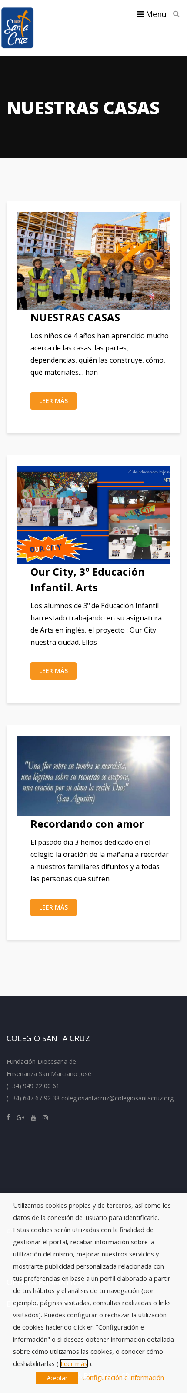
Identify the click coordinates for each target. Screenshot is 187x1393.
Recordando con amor (87, 823)
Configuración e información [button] (123, 1377)
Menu (155, 14)
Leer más (53, 401)
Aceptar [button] (57, 1378)
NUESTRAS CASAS (75, 317)
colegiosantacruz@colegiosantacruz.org (117, 1098)
